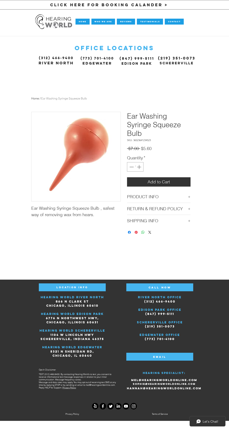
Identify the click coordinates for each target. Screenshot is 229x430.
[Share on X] (150, 232)
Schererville (177, 63)
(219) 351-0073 (176, 58)
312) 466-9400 (161, 301)
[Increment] (139, 166)
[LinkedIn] (118, 406)
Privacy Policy (69, 387)
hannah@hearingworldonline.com (164, 388)
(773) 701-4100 (97, 58)
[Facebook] (103, 406)
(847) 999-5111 (137, 58)
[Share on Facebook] (129, 232)
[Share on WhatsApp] (143, 232)
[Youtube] (126, 406)
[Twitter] (110, 406)
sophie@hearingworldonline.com (164, 384)
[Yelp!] (95, 406)
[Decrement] (131, 166)
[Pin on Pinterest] (136, 232)
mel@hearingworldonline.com (100, 385)
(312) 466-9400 (56, 58)
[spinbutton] (135, 166)
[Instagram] (133, 406)
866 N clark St (72, 301)
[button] (103, 21)
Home (35, 98)
